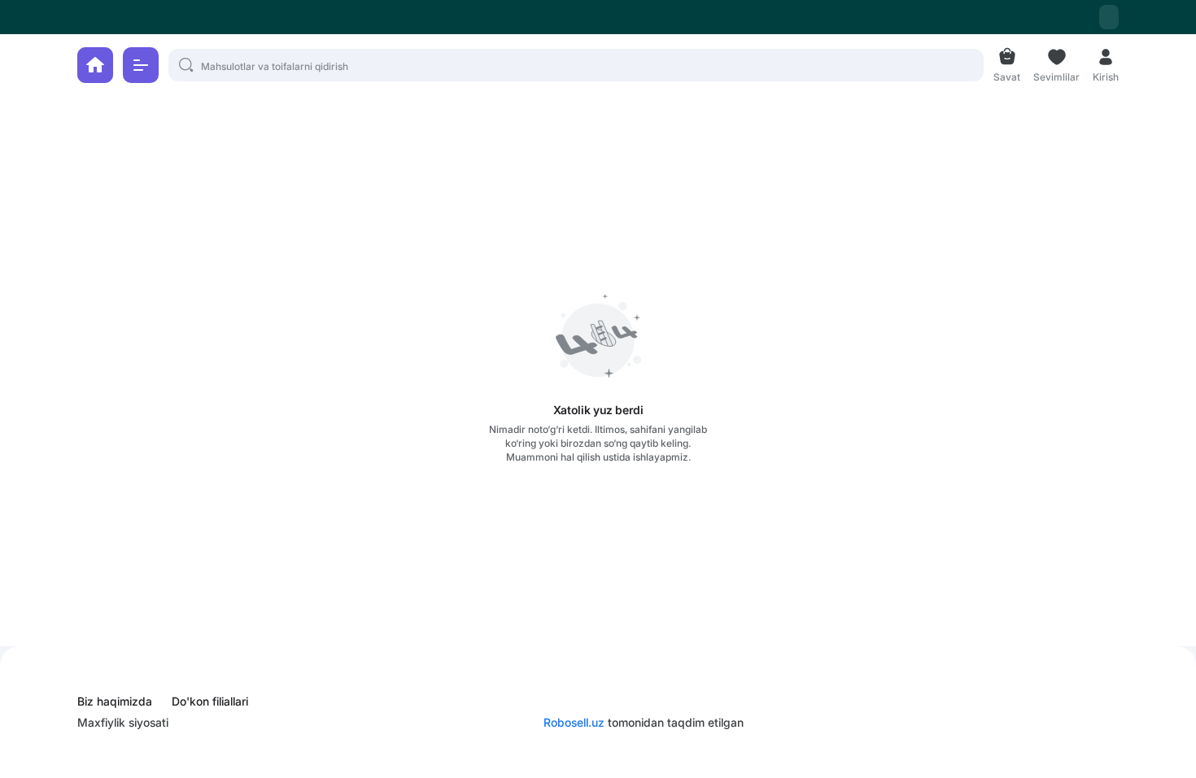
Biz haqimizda (114, 701)
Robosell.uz (574, 722)
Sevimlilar (1056, 75)
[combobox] (1109, 17)
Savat (1006, 75)
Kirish (1106, 75)
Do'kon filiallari (210, 701)
